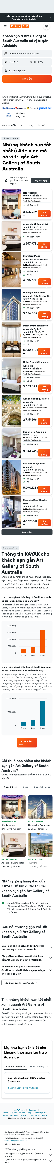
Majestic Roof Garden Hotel (35, 501)
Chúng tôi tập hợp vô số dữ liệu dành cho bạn (24, 1155)
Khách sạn (33, 1110)
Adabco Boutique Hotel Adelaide (36, 400)
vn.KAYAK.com (19, 1110)
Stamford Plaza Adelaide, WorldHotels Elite (35, 257)
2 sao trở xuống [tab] (42, 787)
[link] (27, 742)
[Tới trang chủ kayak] (19, 26)
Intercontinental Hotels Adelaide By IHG (35, 327)
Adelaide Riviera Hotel (35, 224)
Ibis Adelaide (30, 192)
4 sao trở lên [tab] (10, 787)
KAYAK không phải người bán (19, 1149)
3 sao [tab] (25, 787)
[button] (50, 17)
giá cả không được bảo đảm (15, 1140)
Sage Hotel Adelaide (34, 431)
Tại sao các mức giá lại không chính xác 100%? (25, 1161)
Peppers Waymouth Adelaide (34, 465)
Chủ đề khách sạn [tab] (15, 1066)
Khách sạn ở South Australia (14, 1115)
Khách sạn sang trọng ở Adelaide (23, 1087)
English (32, 19)
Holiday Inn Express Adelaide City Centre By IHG (36, 294)
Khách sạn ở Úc (41, 1113)
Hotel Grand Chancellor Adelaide (36, 364)
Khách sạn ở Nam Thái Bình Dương (17, 1113)
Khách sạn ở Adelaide (38, 1115)
